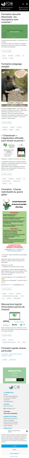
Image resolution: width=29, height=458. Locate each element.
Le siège (5, 394)
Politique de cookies (14, 456)
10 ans (4, 55)
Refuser (14, 449)
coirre (22, 296)
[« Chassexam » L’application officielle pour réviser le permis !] (14, 150)
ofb (24, 178)
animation (11, 293)
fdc (23, 55)
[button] (27, 431)
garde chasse (13, 359)
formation (5, 58)
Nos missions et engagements (11, 396)
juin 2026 (19, 127)
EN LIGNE (18, 55)
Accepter (15, 446)
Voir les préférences (14, 453)
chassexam (11, 178)
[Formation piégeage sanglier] (14, 87)
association (5, 127)
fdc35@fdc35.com (9, 408)
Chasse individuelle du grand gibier (10, 296)
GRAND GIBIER (17, 298)
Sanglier (17, 129)
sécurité (11, 58)
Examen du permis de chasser (11, 422)
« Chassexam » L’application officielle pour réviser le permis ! (13, 138)
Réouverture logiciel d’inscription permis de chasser (13, 307)
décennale (10, 55)
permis (23, 342)
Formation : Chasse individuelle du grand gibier (12, 192)
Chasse (4, 178)
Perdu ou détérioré (8, 425)
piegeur (11, 129)
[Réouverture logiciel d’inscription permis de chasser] (14, 318)
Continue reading (6, 51)
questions (5, 183)
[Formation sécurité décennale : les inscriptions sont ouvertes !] (14, 31)
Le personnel (7, 399)
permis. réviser (16, 181)
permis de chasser (7, 181)
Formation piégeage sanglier (11, 65)
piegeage (5, 129)
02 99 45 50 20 (8, 406)
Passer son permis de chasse (10, 418)
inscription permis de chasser (9, 342)
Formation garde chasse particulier (13, 349)
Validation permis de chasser (10, 423)
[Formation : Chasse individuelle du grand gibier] (14, 224)
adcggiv (4, 293)
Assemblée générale (8, 401)
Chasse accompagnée (9, 420)
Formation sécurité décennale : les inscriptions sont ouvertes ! (11, 18)
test (10, 183)
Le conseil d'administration (10, 398)
